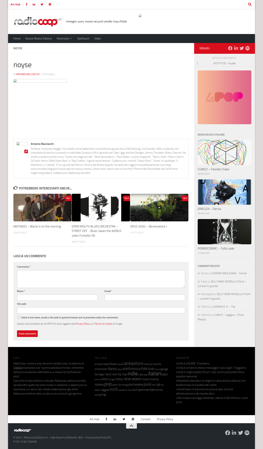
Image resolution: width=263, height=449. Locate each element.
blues (112, 364)
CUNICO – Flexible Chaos (213, 169)
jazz (165, 374)
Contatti (145, 419)
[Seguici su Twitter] (242, 48)
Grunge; (100, 374)
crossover (101, 369)
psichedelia (135, 384)
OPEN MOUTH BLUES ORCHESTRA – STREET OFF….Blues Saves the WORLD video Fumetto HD (96, 231)
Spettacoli (83, 38)
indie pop (142, 374)
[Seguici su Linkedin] (236, 48)
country (157, 364)
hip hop (122, 374)
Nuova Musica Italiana (38, 38)
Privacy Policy (83, 323)
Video (97, 38)
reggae (105, 389)
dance (112, 368)
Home (16, 38)
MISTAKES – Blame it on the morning (37, 226)
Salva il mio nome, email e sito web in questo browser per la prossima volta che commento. (69, 317)
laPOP (104, 379)
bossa (119, 364)
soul (134, 390)
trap (103, 394)
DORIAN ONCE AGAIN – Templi (229, 273)
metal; (119, 379)
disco (120, 369)
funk (151, 369)
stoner (159, 389)
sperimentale (146, 390)
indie (133, 373)
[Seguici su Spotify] (247, 48)
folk (144, 369)
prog (125, 384)
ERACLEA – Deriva (209, 209)
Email (108, 291)
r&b (153, 384)
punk (147, 384)
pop (108, 384)
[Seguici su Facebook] (230, 48)
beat (106, 364)
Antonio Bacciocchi (27, 74)
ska (129, 389)
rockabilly (122, 390)
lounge (112, 379)
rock (113, 389)
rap (158, 384)
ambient (99, 364)
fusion (157, 369)
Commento (23, 266)
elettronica (132, 368)
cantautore (132, 363)
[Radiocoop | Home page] (37, 21)
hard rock (111, 374)
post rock (117, 384)
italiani (155, 373)
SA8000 (17, 367)
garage (164, 369)
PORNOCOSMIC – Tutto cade (216, 248)
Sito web (21, 303)
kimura (97, 379)
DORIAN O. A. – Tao (224, 306)
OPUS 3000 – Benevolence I (148, 226)
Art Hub (15, 4)
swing (98, 394)
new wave (132, 378)
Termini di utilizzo (103, 323)
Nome (21, 291)
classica (148, 364)
